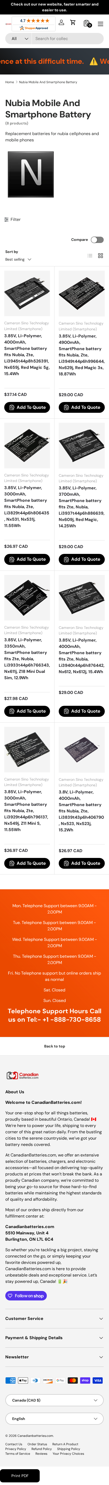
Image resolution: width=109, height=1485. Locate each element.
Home (9, 82)
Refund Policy (41, 1449)
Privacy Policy (15, 1449)
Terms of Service (17, 1454)
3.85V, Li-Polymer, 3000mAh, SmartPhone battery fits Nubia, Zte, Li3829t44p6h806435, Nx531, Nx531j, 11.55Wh (26, 506)
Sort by (11, 251)
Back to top (54, 1046)
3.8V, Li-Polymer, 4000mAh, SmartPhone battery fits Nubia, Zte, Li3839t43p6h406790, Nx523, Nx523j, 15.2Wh (81, 811)
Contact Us (13, 1444)
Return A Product (65, 1444)
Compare (79, 239)
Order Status (37, 1444)
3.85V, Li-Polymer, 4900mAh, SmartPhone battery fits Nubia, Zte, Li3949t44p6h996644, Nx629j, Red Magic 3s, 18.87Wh (82, 355)
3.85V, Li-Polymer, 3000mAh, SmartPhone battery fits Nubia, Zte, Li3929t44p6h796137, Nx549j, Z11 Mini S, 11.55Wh (26, 810)
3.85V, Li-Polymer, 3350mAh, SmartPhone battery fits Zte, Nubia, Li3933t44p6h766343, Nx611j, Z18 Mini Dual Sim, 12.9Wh (27, 659)
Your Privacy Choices (68, 1454)
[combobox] (54, 38)
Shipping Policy (68, 1449)
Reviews (41, 1454)
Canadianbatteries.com (35, 1436)
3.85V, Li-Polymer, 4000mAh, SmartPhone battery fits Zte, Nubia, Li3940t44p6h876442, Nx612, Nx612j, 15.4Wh (82, 655)
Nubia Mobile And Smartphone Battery (48, 82)
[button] (73, 22)
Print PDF (20, 1475)
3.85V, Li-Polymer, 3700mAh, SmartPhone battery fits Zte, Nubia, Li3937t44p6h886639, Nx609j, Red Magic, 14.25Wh (82, 507)
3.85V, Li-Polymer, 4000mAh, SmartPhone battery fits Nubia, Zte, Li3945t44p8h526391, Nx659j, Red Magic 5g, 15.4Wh (27, 354)
